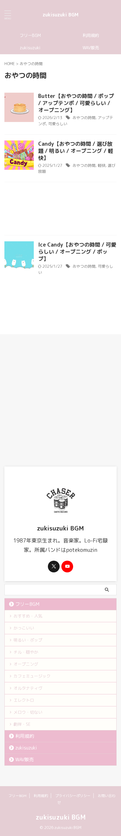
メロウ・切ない (28, 712)
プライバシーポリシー (72, 795)
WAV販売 (91, 48)
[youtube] (67, 566)
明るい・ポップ (28, 640)
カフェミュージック (32, 676)
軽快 (101, 165)
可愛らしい (57, 123)
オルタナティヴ (28, 688)
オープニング (26, 664)
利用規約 (91, 35)
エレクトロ (24, 700)
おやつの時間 (84, 117)
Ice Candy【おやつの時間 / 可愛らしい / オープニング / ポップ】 (77, 251)
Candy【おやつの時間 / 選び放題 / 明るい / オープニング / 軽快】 (75, 151)
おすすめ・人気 (28, 616)
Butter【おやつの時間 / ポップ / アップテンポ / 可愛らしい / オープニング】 (76, 103)
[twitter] (54, 566)
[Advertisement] (60, 210)
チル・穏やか (26, 652)
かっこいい (24, 628)
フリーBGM (30, 35)
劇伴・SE (22, 724)
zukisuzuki (30, 48)
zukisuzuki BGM (60, 15)
